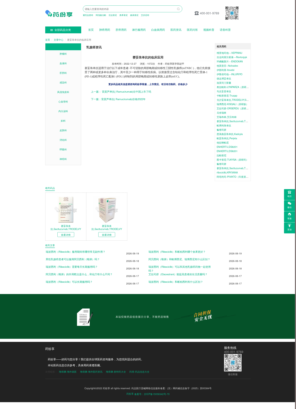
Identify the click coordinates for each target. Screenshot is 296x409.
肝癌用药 (121, 30)
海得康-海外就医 (68, 371)
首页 (91, 30)
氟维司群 (221, 129)
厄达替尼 (113, 14)
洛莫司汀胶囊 (224, 82)
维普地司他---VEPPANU (229, 52)
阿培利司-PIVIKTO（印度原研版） (235, 176)
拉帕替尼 (221, 155)
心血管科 (63, 101)
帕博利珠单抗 (224, 125)
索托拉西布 (88, 14)
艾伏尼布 (145, 14)
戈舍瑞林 (221, 112)
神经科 (63, 159)
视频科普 (208, 30)
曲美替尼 (134, 14)
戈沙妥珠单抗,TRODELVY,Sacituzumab (238, 99)
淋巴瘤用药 (139, 30)
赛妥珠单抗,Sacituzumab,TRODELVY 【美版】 (242, 168)
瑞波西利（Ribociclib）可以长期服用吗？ (69, 281)
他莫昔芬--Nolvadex (227, 65)
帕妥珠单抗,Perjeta (227, 138)
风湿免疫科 (63, 92)
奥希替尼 (123, 14)
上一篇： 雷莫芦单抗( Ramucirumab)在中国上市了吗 (121, 91)
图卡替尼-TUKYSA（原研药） (232, 159)
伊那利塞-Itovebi (225, 70)
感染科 (63, 82)
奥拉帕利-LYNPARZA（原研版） (234, 87)
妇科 (63, 120)
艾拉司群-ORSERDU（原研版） (234, 108)
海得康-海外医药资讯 (91, 371)
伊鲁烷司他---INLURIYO (229, 74)
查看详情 (66, 234)
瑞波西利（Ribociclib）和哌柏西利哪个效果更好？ (177, 251)
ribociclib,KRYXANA (227, 172)
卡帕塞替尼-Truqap (227, 95)
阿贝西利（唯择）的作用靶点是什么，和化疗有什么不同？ (79, 274)
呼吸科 (63, 149)
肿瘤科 (63, 53)
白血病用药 (158, 30)
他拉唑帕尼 (223, 142)
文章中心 (58, 39)
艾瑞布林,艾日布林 (227, 117)
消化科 (63, 139)
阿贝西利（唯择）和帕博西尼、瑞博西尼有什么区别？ (179, 259)
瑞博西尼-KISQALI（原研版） (232, 104)
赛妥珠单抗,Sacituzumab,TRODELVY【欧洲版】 (243, 121)
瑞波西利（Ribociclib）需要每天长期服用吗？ (72, 266)
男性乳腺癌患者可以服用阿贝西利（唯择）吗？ (73, 259)
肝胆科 (63, 72)
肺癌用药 (104, 30)
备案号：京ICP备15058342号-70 (152, 394)
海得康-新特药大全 (116, 371)
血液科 (63, 63)
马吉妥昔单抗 (224, 91)
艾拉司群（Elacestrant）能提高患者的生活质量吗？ (178, 274)
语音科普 (225, 30)
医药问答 (192, 30)
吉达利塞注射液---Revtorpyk (232, 57)
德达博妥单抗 (224, 78)
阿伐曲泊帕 (101, 14)
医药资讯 (175, 30)
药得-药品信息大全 (139, 371)
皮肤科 (63, 130)
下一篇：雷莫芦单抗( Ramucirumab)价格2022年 (118, 99)
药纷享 (130, 393)
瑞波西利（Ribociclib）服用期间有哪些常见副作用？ (75, 251)
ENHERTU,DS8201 (227, 146)
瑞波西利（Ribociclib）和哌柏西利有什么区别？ (176, 281)
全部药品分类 (62, 30)
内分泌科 (63, 111)
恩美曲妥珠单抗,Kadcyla (230, 134)
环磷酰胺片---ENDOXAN (230, 61)
